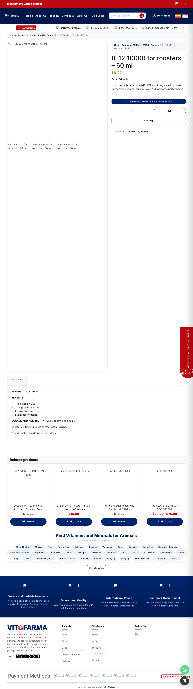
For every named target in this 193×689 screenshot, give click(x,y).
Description (17, 379)
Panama (93, 547)
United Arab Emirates (19, 552)
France (181, 552)
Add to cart (28, 521)
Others (50, 35)
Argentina (39, 552)
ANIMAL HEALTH (141, 45)
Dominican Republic (167, 547)
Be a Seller (98, 15)
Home (29, 15)
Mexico (38, 547)
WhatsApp (148, 120)
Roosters (155, 45)
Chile (124, 552)
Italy (16, 558)
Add (169, 111)
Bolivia (135, 552)
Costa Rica (148, 547)
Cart (86, 15)
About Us (40, 15)
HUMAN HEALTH (37, 35)
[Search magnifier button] (141, 15)
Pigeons (66, 661)
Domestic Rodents (71, 654)
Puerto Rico (63, 547)
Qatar (68, 552)
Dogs (64, 647)
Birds (64, 634)
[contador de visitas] (28, 656)
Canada (27, 558)
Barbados (96, 552)
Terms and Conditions (173, 676)
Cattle (65, 641)
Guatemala (55, 552)
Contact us (67, 15)
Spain (120, 547)
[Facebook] (155, 640)
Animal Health (99, 653)
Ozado (111, 687)
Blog (79, 15)
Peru (50, 547)
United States (22, 547)
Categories (28, 27)
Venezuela (107, 547)
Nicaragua (81, 552)
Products (54, 15)
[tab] (17, 381)
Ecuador (133, 547)
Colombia (79, 547)
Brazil (73, 558)
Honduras (111, 552)
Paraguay (111, 558)
